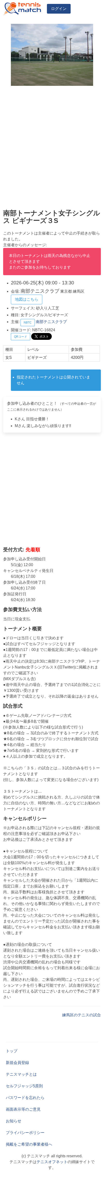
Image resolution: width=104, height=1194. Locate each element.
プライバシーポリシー (25, 1133)
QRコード (20, 336)
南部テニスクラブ (51, 322)
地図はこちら (26, 299)
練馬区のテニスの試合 (81, 1015)
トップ (11, 1051)
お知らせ (13, 1121)
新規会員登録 (17, 1063)
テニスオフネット (52, 1162)
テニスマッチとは (21, 1074)
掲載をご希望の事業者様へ (29, 1144)
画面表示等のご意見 (23, 1109)
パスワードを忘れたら (25, 1098)
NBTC (28, 322)
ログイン (59, 9)
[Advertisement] (52, 147)
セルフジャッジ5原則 (24, 1086)
